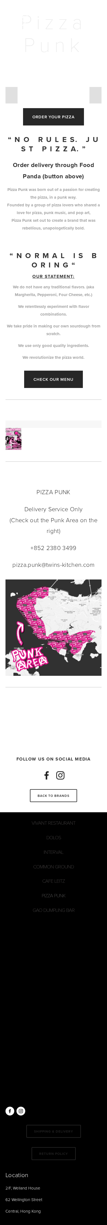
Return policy (53, 1153)
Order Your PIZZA (53, 117)
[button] (11, 95)
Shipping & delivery (53, 1131)
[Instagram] (60, 775)
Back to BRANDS (53, 795)
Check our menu (53, 379)
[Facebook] (46, 775)
